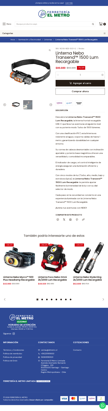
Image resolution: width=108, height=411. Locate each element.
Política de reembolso (12, 353)
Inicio (13, 40)
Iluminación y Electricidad (30, 40)
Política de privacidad (12, 357)
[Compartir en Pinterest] (77, 219)
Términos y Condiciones (13, 350)
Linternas (48, 40)
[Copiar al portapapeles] (83, 219)
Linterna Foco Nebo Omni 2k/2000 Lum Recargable (52, 278)
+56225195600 (47, 353)
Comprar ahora (80, 91)
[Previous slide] (5, 105)
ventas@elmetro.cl (49, 350)
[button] (37, 299)
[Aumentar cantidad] (102, 75)
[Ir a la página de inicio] (54, 14)
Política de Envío (10, 360)
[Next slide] (50, 105)
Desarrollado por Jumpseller (41, 400)
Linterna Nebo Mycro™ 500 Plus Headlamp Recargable (19, 278)
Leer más (64, 3)
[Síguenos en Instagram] (13, 333)
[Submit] (93, 24)
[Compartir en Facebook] (58, 219)
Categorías (7, 33)
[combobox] (55, 24)
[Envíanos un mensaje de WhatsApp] (102, 405)
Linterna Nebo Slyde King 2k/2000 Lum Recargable (87, 278)
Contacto (77, 350)
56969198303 (47, 357)
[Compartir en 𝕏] (64, 219)
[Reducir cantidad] (58, 75)
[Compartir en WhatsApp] (70, 219)
